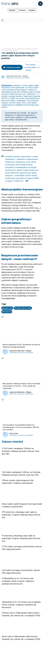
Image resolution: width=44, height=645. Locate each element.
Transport (21, 10)
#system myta (7, 308)
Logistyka (31, 10)
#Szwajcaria (6, 312)
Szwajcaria (6, 85)
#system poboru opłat (23, 308)
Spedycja (12, 10)
